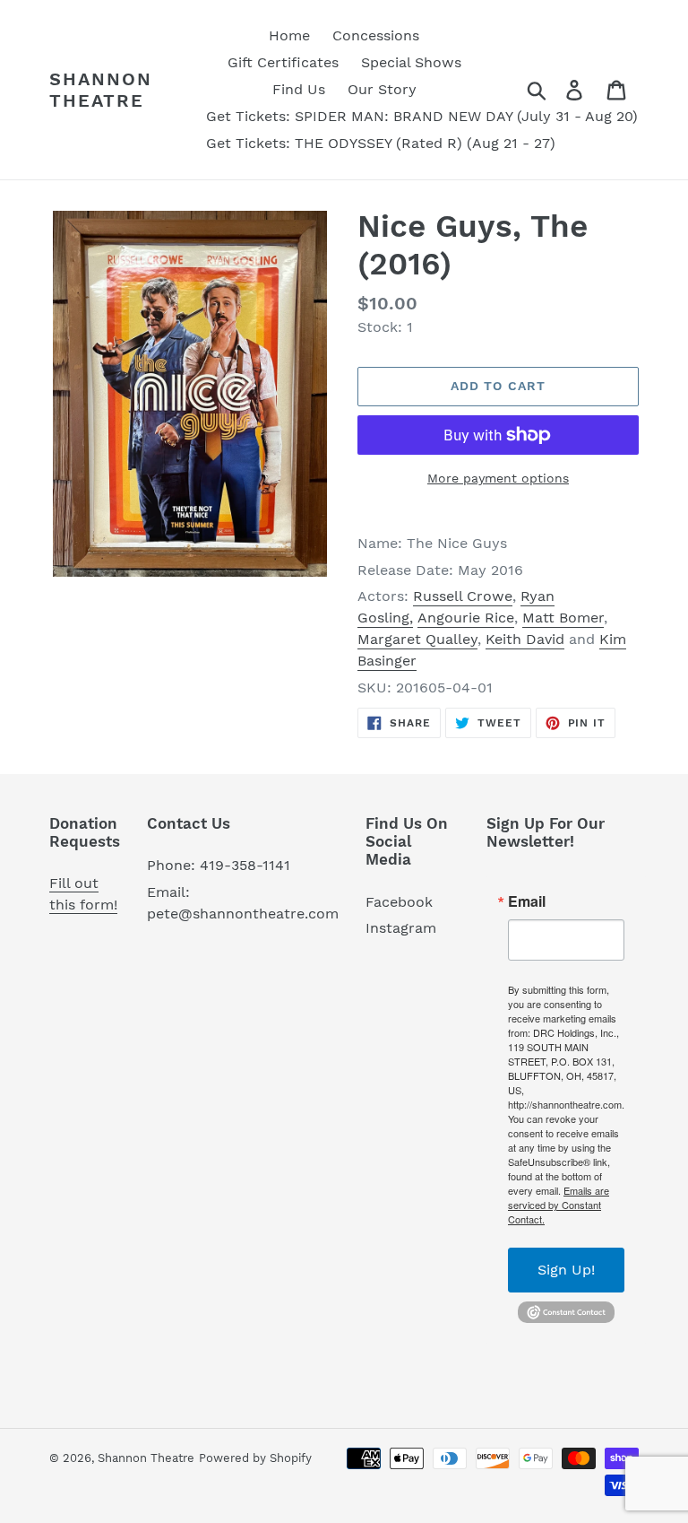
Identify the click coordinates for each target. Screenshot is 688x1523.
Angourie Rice (465, 617)
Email (527, 901)
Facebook (399, 901)
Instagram (401, 927)
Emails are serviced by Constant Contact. (558, 1204)
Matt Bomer (563, 617)
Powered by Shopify (255, 1458)
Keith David (525, 639)
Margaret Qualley (417, 639)
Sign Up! (566, 1269)
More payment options (498, 478)
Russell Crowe (462, 596)
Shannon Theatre (100, 89)
